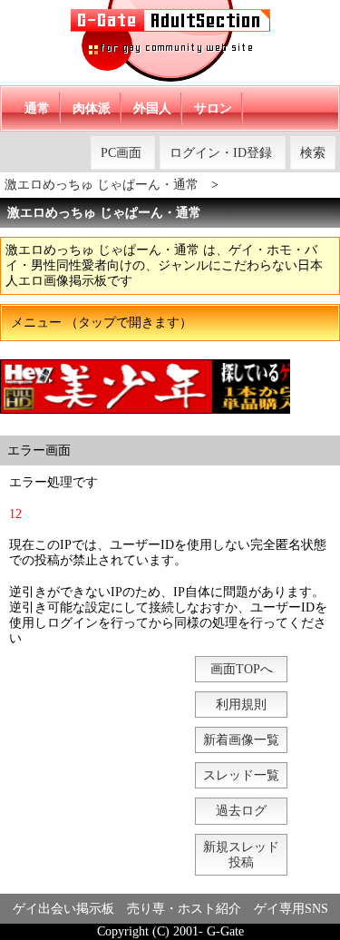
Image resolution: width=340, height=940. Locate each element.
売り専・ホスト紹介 (184, 909)
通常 (37, 108)
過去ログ (241, 811)
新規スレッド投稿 (241, 854)
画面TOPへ (241, 669)
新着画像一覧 (241, 740)
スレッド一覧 (241, 775)
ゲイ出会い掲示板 (63, 909)
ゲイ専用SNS (291, 909)
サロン (213, 108)
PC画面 (121, 153)
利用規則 (241, 704)
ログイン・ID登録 (221, 153)
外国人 (152, 108)
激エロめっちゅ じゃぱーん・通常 (102, 184)
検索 (312, 153)
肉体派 (92, 108)
